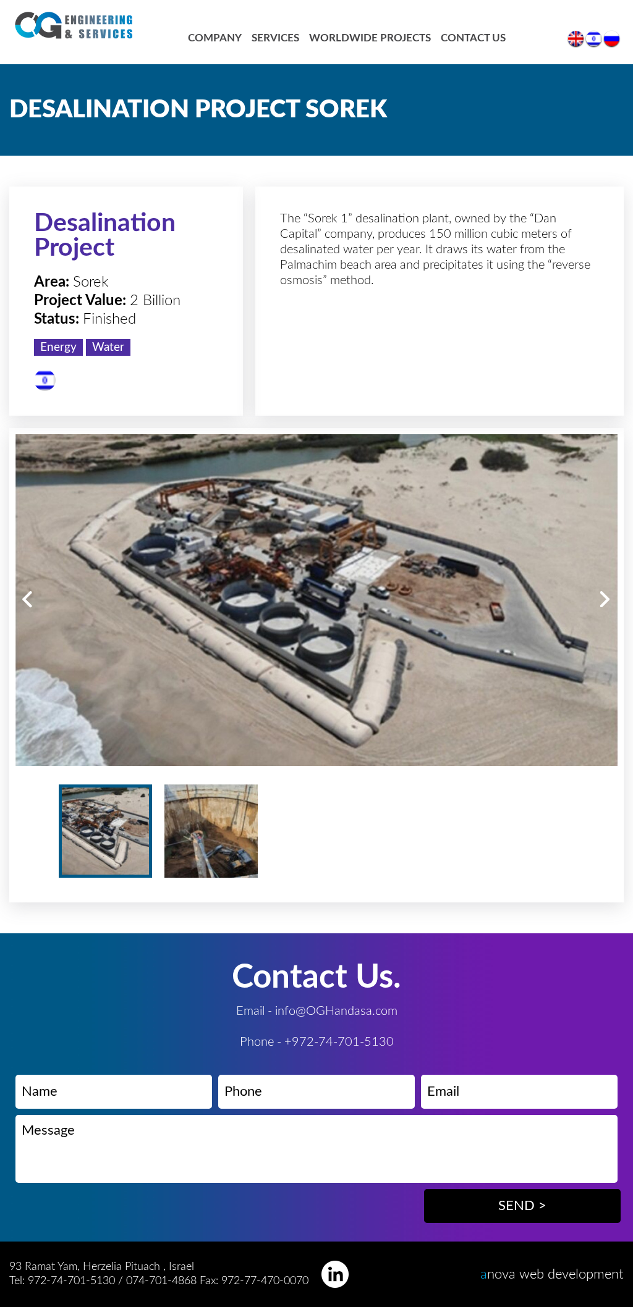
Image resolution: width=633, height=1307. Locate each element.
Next (605, 599)
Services (275, 38)
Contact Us (473, 38)
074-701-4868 (163, 1281)
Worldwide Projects (370, 38)
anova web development (552, 1274)
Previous (27, 599)
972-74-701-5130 (71, 1281)
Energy (58, 347)
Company (215, 38)
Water (108, 347)
